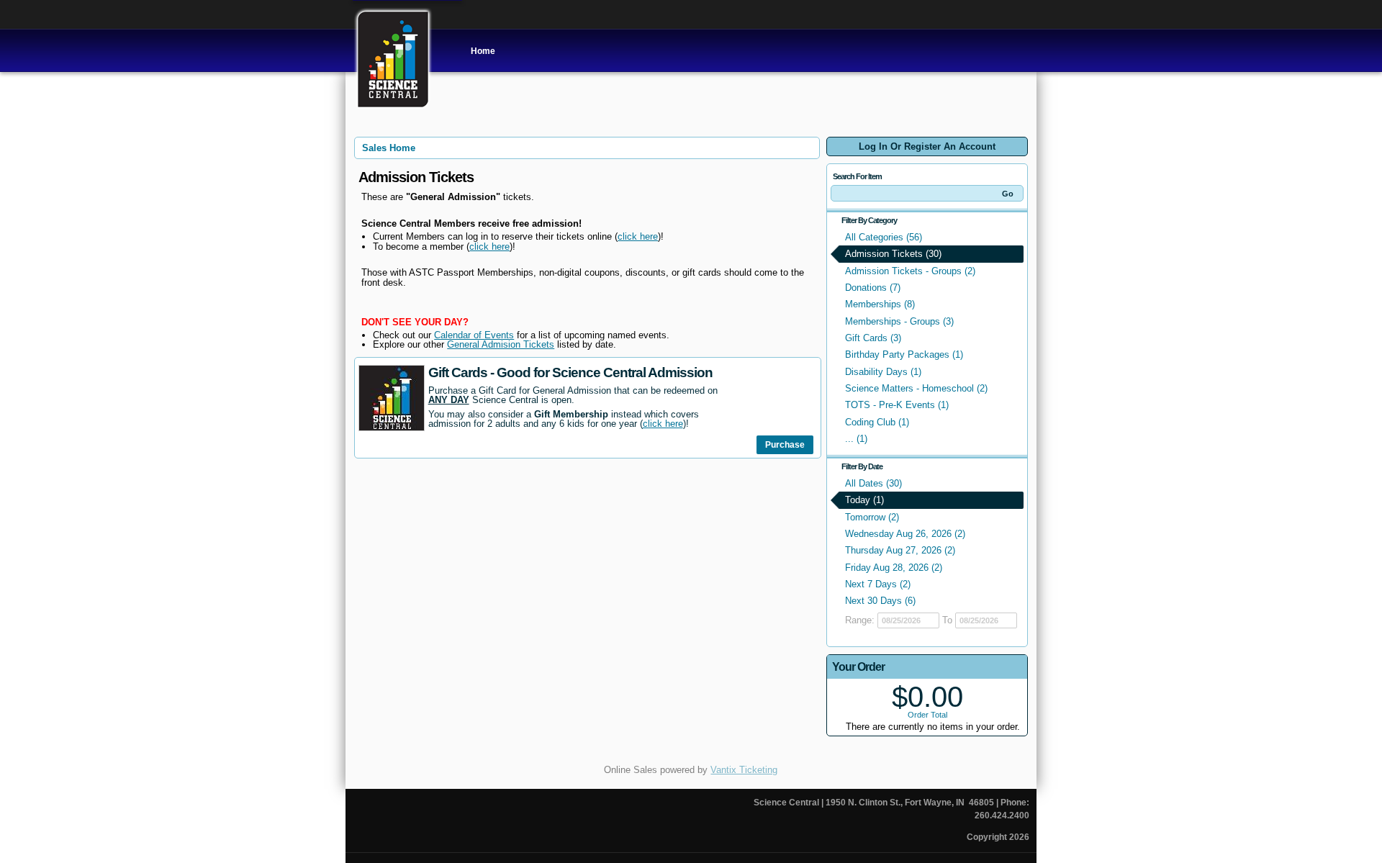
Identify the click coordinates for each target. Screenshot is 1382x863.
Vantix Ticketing (743, 769)
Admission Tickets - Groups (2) (910, 271)
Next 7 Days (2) (878, 584)
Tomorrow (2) (872, 517)
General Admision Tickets (500, 344)
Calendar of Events (474, 335)
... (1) (856, 438)
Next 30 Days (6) (880, 600)
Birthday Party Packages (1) (904, 354)
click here (638, 236)
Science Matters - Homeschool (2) (916, 388)
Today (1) (864, 499)
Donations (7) (872, 287)
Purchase (785, 445)
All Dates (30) (873, 483)
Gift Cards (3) (873, 338)
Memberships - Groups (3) (899, 321)
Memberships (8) (880, 304)
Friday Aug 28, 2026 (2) (893, 567)
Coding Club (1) (877, 422)
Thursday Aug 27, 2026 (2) (900, 550)
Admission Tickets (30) (893, 253)
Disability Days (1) (883, 371)
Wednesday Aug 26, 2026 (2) (905, 533)
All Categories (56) (883, 237)
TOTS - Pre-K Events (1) (897, 404)
